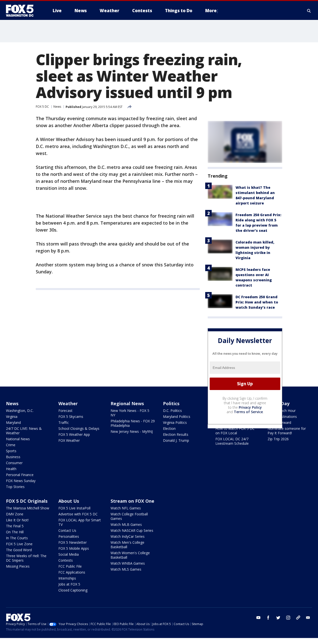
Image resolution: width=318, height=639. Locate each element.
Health (11, 468)
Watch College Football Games (129, 516)
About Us (68, 501)
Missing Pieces (18, 566)
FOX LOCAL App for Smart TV (79, 522)
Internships (67, 578)
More (211, 10)
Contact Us (67, 530)
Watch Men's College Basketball (127, 544)
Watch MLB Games (126, 524)
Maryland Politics (176, 416)
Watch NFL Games (126, 508)
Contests (65, 560)
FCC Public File (70, 566)
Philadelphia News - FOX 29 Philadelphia (133, 423)
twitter (278, 618)
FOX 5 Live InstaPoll (74, 508)
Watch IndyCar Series (128, 536)
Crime (10, 444)
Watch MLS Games (126, 569)
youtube (258, 618)
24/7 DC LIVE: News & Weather (24, 430)
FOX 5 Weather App (74, 434)
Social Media (68, 554)
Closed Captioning (72, 590)
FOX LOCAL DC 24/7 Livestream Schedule (232, 441)
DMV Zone (14, 514)
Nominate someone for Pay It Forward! (287, 430)
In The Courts (17, 538)
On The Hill (15, 532)
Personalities (68, 536)
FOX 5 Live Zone (19, 543)
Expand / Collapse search (309, 10)
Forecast (65, 410)
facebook (268, 618)
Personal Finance (20, 474)
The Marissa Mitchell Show (27, 508)
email (308, 618)
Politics (171, 403)
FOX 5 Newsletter (72, 542)
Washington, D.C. (20, 410)
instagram (288, 618)
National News (18, 439)
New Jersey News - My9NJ (132, 431)
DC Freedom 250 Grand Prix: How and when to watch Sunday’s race (257, 302)
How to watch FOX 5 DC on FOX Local (235, 430)
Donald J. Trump (176, 440)
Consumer (14, 462)
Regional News (127, 403)
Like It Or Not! (17, 520)
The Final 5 (15, 526)
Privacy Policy (250, 407)
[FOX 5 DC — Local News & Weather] (22, 11)
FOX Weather (69, 440)
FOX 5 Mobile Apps (73, 548)
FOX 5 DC (42, 106)
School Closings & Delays (78, 428)
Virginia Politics (175, 422)
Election (169, 428)
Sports (11, 450)
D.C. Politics (172, 410)
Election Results (175, 434)
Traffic (63, 422)
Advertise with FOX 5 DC (78, 514)
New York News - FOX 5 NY (130, 412)
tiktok (298, 618)
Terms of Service (248, 411)
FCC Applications (71, 572)
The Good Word (19, 549)
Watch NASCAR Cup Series (132, 530)
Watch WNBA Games (128, 563)
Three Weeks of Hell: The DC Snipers (26, 558)
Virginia (11, 416)
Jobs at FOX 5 (69, 584)
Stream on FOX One (132, 501)
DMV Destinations (282, 416)
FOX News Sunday (21, 480)
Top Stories (15, 486)
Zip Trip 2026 (278, 439)
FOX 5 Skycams (70, 416)
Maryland (13, 422)
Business (13, 456)
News (57, 106)
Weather (68, 403)
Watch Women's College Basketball (130, 555)
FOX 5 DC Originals (26, 501)
